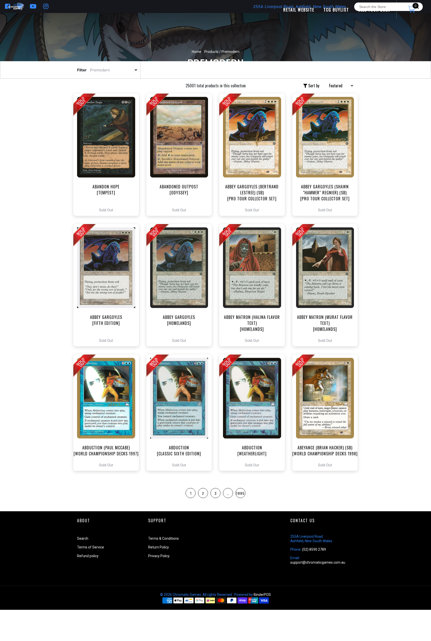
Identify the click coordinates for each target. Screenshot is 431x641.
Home (196, 52)
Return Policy (158, 547)
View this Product (108, 154)
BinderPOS (262, 595)
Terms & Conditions (163, 538)
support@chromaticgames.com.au (317, 562)
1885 (240, 493)
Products (211, 52)
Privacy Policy (159, 556)
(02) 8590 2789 (314, 549)
